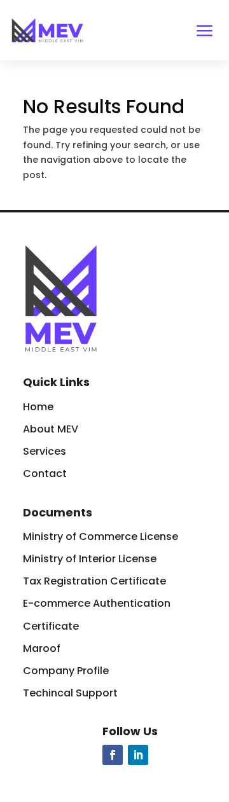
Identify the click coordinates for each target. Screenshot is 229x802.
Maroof (41, 648)
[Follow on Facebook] (112, 755)
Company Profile (66, 670)
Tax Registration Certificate (94, 581)
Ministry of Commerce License (100, 536)
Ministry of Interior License (89, 558)
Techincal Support (70, 693)
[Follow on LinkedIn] (138, 755)
